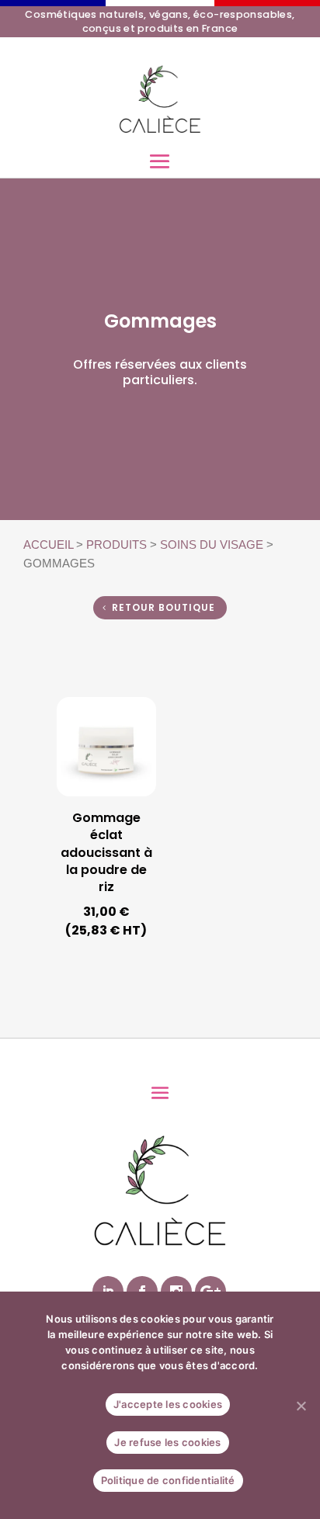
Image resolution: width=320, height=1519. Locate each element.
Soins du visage (211, 545)
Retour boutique (163, 607)
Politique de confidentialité (168, 1480)
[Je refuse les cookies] (300, 1405)
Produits (116, 545)
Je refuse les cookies (167, 1442)
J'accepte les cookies (167, 1404)
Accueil (48, 545)
